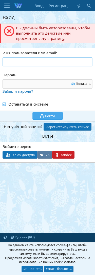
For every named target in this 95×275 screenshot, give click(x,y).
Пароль (9, 74)
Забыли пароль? (18, 91)
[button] (5, 237)
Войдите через (16, 146)
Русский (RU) (24, 237)
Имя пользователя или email (29, 52)
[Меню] (7, 6)
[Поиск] (89, 5)
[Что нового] (79, 5)
